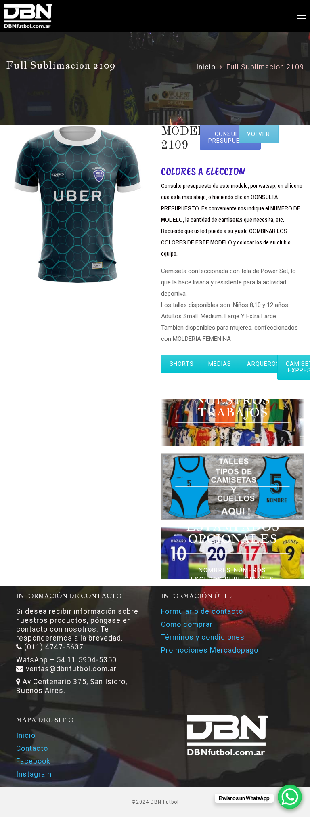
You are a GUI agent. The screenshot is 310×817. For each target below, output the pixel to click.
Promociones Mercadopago (209, 650)
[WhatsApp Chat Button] (290, 797)
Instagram (34, 774)
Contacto (32, 748)
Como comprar (187, 624)
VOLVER (258, 134)
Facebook (33, 761)
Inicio (206, 67)
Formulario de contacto (202, 611)
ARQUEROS (263, 364)
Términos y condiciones (203, 637)
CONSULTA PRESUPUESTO (230, 137)
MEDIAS (219, 364)
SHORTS (182, 364)
